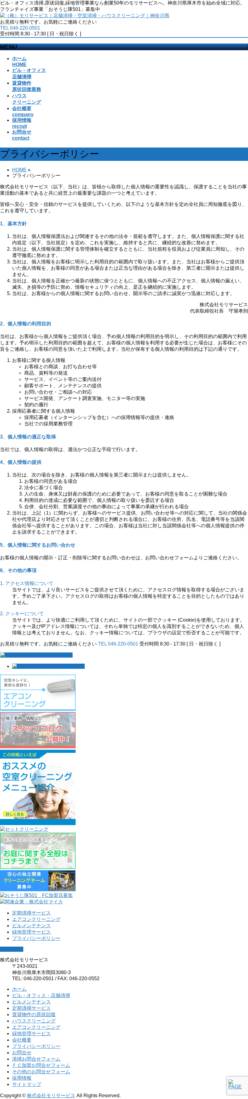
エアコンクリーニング (36, 919)
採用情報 (21, 1078)
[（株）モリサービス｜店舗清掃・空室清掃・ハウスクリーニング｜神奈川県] (84, 15)
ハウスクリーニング (34, 1020)
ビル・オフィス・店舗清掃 (41, 995)
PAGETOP (11, 949)
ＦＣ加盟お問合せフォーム (41, 1065)
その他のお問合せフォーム (41, 1071)
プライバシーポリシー (36, 938)
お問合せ (21, 1052)
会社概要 (21, 1039)
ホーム (19, 989)
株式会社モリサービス (51, 1095)
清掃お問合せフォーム (36, 1059)
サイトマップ (26, 1084)
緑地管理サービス (31, 932)
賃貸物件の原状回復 (34, 1014)
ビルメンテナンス (31, 925)
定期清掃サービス (31, 912)
